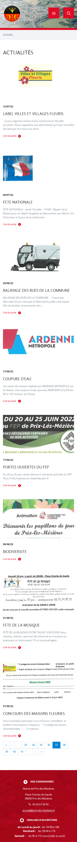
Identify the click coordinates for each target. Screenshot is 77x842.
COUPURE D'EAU (17, 379)
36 (48, 744)
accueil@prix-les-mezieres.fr (38, 810)
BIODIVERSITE (15, 551)
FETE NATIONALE (18, 202)
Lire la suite (9, 135)
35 (41, 744)
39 (6, 751)
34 (33, 744)
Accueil (8, 34)
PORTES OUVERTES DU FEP (26, 467)
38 (64, 744)
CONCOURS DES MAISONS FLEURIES (34, 713)
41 (22, 751)
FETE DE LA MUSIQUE (21, 625)
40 (14, 751)
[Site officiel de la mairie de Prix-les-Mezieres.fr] (12, 14)
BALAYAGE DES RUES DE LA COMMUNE (36, 290)
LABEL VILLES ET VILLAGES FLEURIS (33, 114)
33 (25, 744)
